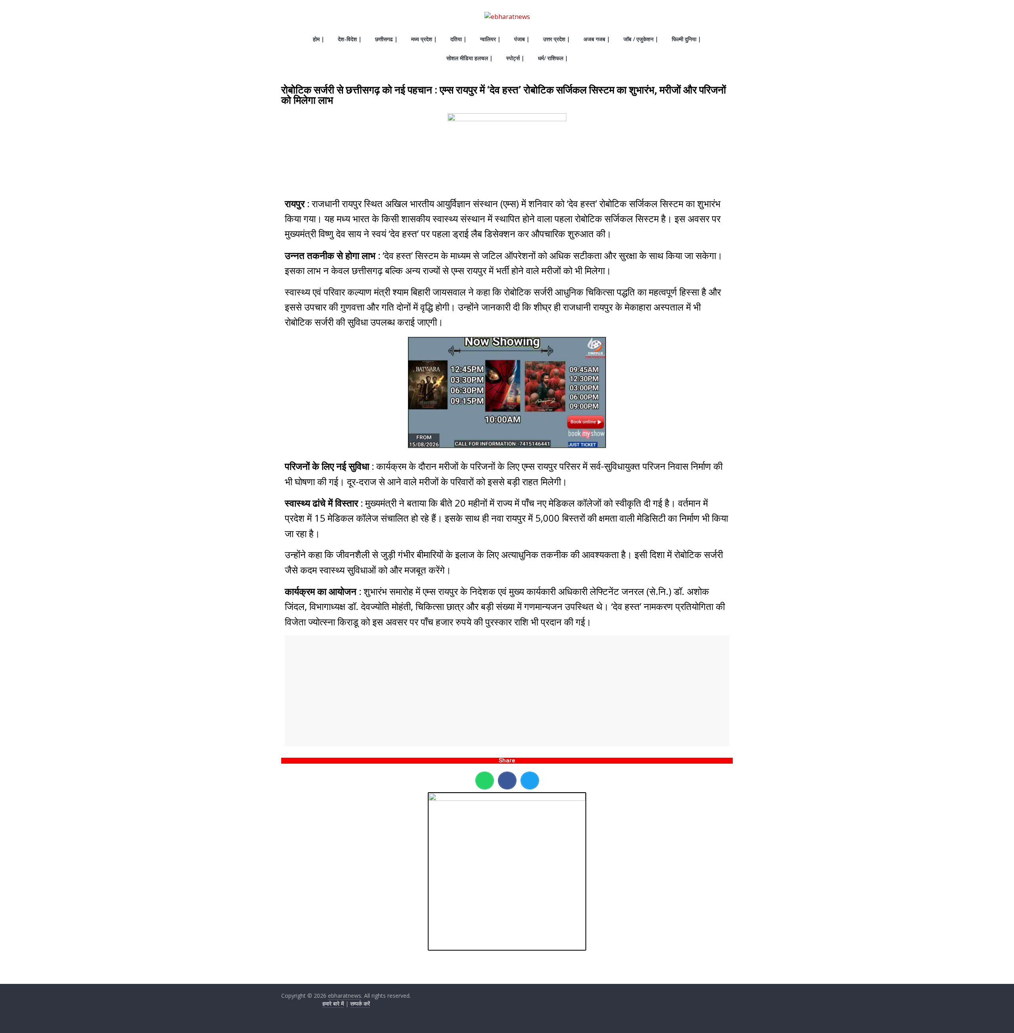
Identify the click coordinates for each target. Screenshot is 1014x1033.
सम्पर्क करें (360, 1003)
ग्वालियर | (490, 39)
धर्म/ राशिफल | (553, 58)
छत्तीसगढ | (386, 39)
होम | (318, 39)
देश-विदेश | (350, 39)
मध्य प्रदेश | (424, 39)
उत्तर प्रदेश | (556, 39)
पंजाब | (522, 39)
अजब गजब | (596, 39)
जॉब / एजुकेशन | (640, 39)
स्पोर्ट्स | (515, 58)
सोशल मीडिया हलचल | (469, 58)
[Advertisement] (507, 690)
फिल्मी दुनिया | (686, 39)
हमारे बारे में (333, 1003)
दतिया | (458, 39)
